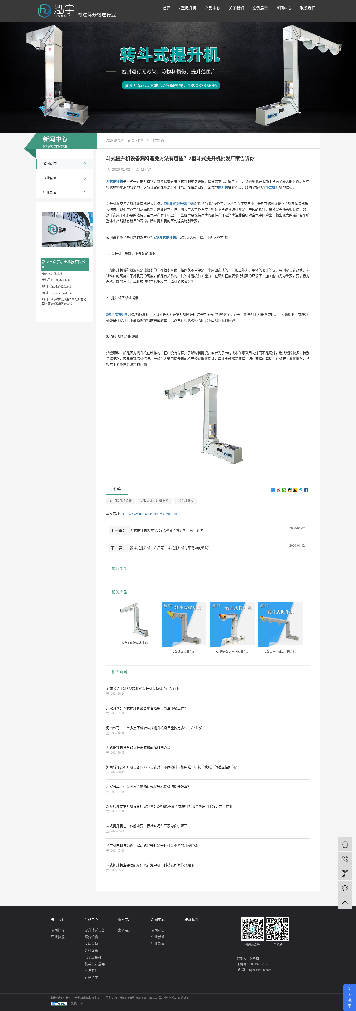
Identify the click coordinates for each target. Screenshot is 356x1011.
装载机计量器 (95, 964)
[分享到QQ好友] (290, 490)
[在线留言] (345, 888)
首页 (167, 8)
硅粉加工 (91, 978)
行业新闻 (50, 192)
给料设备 (91, 950)
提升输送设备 (95, 930)
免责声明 (77, 1003)
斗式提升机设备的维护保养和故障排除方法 (138, 747)
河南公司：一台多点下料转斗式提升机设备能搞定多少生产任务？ (155, 728)
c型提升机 (187, 8)
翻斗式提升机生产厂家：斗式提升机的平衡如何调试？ (170, 548)
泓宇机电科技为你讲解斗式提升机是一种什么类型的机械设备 (152, 846)
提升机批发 (185, 501)
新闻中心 (284, 8)
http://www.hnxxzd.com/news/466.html (150, 514)
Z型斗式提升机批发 (154, 501)
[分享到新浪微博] (279, 490)
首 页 (131, 140)
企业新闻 (50, 178)
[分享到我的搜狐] (295, 490)
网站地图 (183, 998)
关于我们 (236, 8)
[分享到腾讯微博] (301, 490)
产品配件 (91, 971)
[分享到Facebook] (306, 490)
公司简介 (58, 930)
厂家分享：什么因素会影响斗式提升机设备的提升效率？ (148, 787)
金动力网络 (127, 998)
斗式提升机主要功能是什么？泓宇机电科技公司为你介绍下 (150, 865)
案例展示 (260, 8)
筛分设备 (91, 937)
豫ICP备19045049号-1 (149, 998)
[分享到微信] (284, 490)
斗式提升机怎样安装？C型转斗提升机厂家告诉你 (166, 530)
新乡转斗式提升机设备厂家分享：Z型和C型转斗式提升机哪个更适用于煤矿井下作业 (169, 806)
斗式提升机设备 (121, 501)
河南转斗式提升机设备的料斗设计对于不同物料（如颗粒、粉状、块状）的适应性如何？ (172, 767)
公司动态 (50, 163)
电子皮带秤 (93, 957)
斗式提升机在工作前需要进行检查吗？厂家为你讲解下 (146, 826)
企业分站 (170, 998)
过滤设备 (91, 944)
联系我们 (308, 8)
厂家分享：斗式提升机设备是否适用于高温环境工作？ (146, 708)
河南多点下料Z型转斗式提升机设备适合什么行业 (142, 689)
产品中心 (212, 8)
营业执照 (58, 937)
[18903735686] (345, 859)
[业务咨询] (345, 844)
